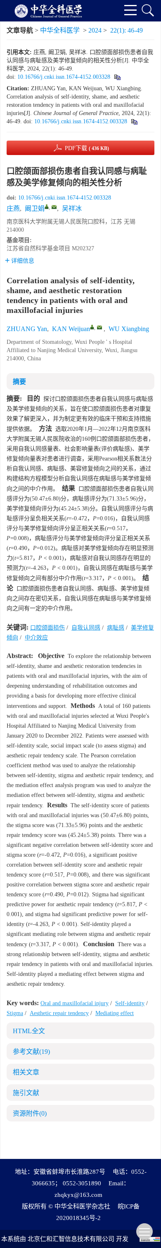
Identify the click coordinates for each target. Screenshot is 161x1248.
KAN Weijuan (71, 328)
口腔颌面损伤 (47, 628)
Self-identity (129, 1003)
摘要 (19, 381)
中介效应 (36, 638)
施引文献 (26, 1092)
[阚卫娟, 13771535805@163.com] (47, 206)
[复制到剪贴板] (117, 77)
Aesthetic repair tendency (59, 1013)
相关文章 (26, 1072)
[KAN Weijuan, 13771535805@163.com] (92, 326)
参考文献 (31, 1051)
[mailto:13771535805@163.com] (54, 207)
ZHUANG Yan (27, 328)
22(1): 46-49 (126, 30)
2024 (95, 30)
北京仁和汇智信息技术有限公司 (71, 1239)
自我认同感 (85, 628)
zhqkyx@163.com (78, 1195)
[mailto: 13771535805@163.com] (99, 327)
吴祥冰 (72, 208)
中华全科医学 (60, 30)
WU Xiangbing (129, 328)
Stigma (15, 1013)
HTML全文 (29, 1030)
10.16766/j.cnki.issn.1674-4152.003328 (63, 77)
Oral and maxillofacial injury (74, 1003)
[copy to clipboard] (134, 121)
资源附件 (30, 1113)
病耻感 (115, 628)
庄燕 (13, 208)
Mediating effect (114, 1013)
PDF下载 (87, 148)
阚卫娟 (35, 208)
